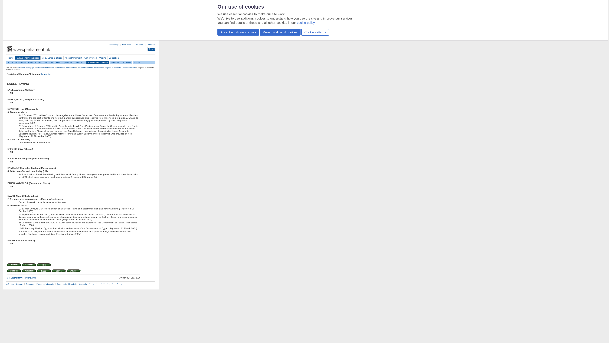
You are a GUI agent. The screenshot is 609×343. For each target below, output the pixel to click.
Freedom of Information (45, 284)
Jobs (59, 284)
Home (10, 58)
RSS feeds (139, 45)
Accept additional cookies (238, 32)
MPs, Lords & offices (52, 58)
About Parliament (73, 58)
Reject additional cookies (280, 32)
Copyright (83, 284)
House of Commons (16, 62)
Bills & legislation (64, 62)
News (128, 62)
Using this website (70, 284)
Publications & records (98, 62)
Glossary (19, 284)
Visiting (102, 58)
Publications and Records (66, 68)
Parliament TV (117, 62)
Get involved (90, 58)
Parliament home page (25, 68)
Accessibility (113, 45)
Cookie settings (315, 32)
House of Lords (35, 62)
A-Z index (10, 284)
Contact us (151, 45)
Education (114, 58)
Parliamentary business (27, 58)
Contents (45, 74)
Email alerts (126, 45)
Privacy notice (93, 284)
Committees (79, 62)
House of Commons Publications (90, 68)
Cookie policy (105, 284)
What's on (48, 62)
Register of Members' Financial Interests (120, 68)
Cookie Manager (117, 284)
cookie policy (306, 22)
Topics (137, 62)
